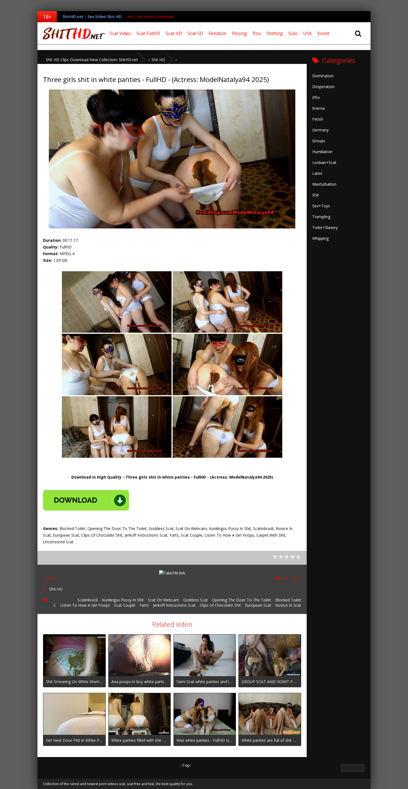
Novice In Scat (288, 605)
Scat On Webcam (163, 600)
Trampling (321, 216)
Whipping (320, 238)
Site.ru (72, 33)
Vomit (323, 33)
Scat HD (174, 33)
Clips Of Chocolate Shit (220, 605)
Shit (315, 195)
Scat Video (120, 33)
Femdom (217, 33)
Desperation (323, 86)
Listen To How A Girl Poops (85, 605)
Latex (317, 173)
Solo (293, 33)
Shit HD (56, 589)
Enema (318, 108)
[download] (86, 500)
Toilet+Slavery (325, 227)
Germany (320, 130)
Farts (144, 605)
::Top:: (186, 765)
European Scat (258, 605)
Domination (323, 75)
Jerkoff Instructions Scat (174, 605)
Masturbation (324, 184)
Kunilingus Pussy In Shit (123, 600)
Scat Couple (124, 605)
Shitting (274, 33)
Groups (318, 140)
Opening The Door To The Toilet (241, 600)
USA (307, 33)
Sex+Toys (321, 205)
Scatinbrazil (87, 600)
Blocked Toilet (288, 600)
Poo (257, 33)
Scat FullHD (148, 33)
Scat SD (195, 33)
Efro (316, 97)
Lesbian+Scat (324, 162)
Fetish (317, 119)
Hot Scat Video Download (150, 16)
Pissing (239, 33)
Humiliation (322, 151)
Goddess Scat (195, 600)
